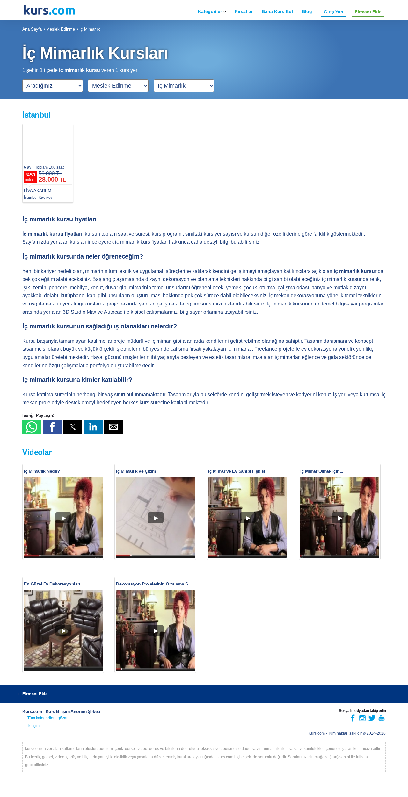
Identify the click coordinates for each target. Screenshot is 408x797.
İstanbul (36, 115)
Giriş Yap (333, 11)
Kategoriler (210, 11)
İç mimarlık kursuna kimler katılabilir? (77, 379)
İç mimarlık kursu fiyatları (59, 219)
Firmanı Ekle (368, 11)
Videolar (36, 452)
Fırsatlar (244, 11)
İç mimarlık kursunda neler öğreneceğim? (82, 256)
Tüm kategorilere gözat (47, 718)
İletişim (33, 725)
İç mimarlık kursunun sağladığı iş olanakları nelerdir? (99, 326)
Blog (307, 11)
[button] (31, 427)
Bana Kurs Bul (277, 11)
